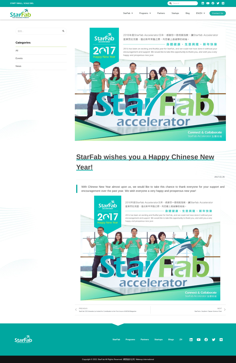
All (17, 50)
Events (19, 58)
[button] (218, 13)
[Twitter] (218, 3)
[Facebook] (213, 3)
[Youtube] (208, 3)
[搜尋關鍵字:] (41, 31)
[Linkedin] (203, 3)
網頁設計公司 (129, 359)
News (18, 66)
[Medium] (223, 3)
